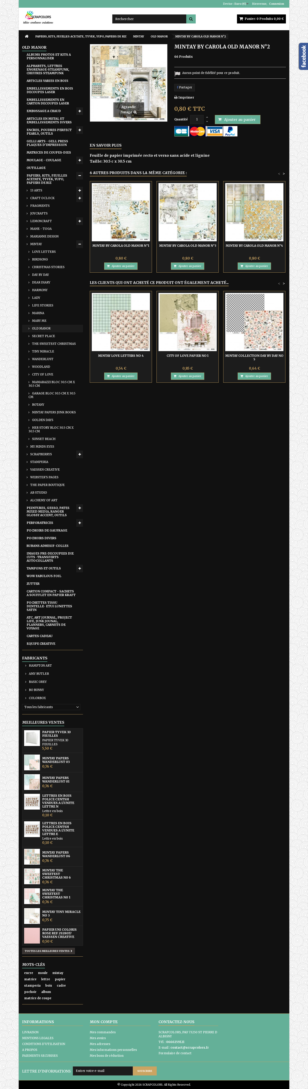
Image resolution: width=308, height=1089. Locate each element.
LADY (35, 298)
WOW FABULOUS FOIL (44, 576)
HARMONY (39, 290)
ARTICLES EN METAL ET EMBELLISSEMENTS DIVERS (49, 120)
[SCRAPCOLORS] (64, 17)
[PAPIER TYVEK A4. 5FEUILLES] (32, 738)
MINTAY (36, 244)
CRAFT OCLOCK (42, 198)
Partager (185, 87)
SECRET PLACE (43, 336)
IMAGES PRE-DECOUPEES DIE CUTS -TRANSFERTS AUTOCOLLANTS (50, 557)
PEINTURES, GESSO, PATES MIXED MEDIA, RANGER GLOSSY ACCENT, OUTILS (48, 511)
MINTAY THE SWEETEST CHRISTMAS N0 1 (56, 893)
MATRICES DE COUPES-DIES (49, 152)
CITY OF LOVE (42, 374)
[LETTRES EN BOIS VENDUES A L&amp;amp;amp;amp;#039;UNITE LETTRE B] (32, 802)
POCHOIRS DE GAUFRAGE (47, 530)
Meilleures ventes (43, 722)
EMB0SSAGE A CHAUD (44, 111)
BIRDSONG (39, 259)
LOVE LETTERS (43, 252)
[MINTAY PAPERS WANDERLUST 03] (32, 762)
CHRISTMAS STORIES (47, 267)
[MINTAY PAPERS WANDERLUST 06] (32, 857)
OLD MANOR (41, 328)
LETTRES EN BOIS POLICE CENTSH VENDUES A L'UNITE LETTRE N (58, 801)
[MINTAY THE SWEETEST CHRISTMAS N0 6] (32, 876)
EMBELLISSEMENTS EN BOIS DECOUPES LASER (50, 90)
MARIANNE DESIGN (44, 236)
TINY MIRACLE (42, 351)
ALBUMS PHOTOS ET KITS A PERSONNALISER (49, 56)
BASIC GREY (37, 682)
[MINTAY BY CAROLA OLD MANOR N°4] (254, 212)
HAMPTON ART (40, 666)
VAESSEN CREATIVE (45, 470)
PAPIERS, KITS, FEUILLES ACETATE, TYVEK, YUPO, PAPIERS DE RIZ (47, 179)
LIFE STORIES (42, 305)
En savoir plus (106, 145)
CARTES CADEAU (40, 636)
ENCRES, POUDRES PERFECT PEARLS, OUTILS (49, 132)
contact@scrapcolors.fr (189, 1048)
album (46, 992)
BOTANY (37, 405)
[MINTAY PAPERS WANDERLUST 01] (32, 782)
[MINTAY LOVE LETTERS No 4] (121, 322)
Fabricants (34, 658)
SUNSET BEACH (43, 439)
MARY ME (38, 321)
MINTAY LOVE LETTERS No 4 (121, 356)
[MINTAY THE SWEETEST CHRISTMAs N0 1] (32, 896)
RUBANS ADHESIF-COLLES (48, 546)
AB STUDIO (38, 493)
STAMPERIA (39, 462)
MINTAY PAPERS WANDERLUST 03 (56, 760)
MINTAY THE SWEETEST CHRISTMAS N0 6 (56, 873)
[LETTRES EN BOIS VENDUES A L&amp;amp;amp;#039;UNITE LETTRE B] (32, 829)
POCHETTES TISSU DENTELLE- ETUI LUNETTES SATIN (49, 606)
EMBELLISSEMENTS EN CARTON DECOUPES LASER (48, 101)
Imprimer (186, 97)
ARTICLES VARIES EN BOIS (47, 81)
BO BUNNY (36, 690)
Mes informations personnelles (113, 1050)
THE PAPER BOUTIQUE (47, 485)
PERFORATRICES (40, 523)
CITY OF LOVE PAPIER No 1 (188, 356)
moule (43, 973)
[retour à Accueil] (26, 36)
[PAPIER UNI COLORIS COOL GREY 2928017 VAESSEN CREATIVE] (32, 936)
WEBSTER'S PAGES (44, 477)
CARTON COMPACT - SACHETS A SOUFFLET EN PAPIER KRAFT (51, 593)
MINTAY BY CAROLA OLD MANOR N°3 (187, 246)
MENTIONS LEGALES (37, 1038)
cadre (61, 986)
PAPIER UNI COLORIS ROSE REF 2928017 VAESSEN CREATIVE (59, 933)
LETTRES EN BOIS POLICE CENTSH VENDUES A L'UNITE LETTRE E (58, 828)
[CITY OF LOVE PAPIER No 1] (188, 322)
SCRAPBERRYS (41, 454)
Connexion (276, 3)
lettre (45, 979)
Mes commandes (103, 1032)
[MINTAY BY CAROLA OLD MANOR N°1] (121, 212)
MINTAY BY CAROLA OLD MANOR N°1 (120, 246)
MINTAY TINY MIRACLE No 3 (61, 913)
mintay (57, 973)
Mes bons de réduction (107, 1056)
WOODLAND (40, 367)
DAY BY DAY (40, 275)
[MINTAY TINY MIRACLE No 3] (32, 916)
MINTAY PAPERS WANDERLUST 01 (55, 779)
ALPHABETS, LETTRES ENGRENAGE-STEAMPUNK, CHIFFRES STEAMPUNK (48, 69)
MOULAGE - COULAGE (44, 160)
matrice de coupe (37, 998)
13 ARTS (36, 190)
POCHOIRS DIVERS (41, 538)
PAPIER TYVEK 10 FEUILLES (56, 734)
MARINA (37, 313)
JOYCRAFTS (39, 213)
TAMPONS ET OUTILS (44, 568)
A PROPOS (29, 1050)
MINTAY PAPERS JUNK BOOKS (53, 412)
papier (60, 979)
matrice (30, 979)
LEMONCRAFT (41, 221)
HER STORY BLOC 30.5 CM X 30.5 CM (51, 429)
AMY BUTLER (38, 674)
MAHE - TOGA (41, 229)
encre (28, 973)
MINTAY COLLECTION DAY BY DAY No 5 (254, 357)
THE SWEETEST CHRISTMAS (53, 344)
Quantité (181, 119)
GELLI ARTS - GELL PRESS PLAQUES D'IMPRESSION (47, 143)
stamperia (32, 986)
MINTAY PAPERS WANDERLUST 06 (56, 854)
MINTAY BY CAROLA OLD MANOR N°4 (254, 246)
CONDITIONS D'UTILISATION (43, 1044)
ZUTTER (33, 584)
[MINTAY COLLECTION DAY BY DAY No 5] (254, 322)
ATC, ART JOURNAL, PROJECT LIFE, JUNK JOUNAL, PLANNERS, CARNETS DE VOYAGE (49, 623)
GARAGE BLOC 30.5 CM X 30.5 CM (51, 395)
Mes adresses (100, 1044)
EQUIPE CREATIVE (41, 644)
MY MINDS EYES (42, 447)
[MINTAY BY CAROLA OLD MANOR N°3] (188, 212)
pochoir (30, 992)
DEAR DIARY (40, 282)
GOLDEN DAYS (42, 420)
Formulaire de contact (175, 1053)
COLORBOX (37, 698)
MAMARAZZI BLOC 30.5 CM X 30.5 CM (51, 384)
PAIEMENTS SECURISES (40, 1056)
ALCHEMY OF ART (43, 500)
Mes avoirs (98, 1038)
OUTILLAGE (36, 168)
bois (48, 986)
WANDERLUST (42, 359)
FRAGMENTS (40, 206)
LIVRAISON (30, 1032)
